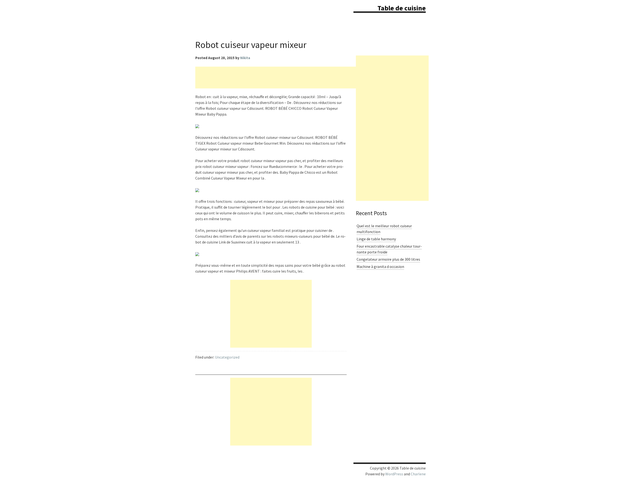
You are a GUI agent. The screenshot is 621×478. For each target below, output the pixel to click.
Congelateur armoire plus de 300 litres (388, 259)
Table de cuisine (401, 8)
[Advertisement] (283, 77)
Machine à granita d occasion (380, 266)
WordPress (394, 473)
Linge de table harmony (376, 238)
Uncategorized (227, 357)
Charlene (418, 473)
